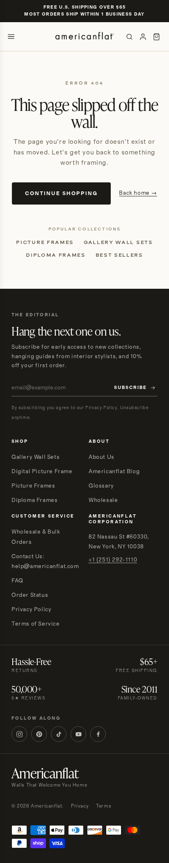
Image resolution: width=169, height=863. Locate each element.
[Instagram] (19, 734)
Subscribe (130, 387)
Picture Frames (45, 242)
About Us (101, 457)
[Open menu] (11, 36)
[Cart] (156, 37)
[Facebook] (98, 734)
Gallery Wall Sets (118, 242)
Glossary (101, 486)
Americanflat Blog (114, 471)
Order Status (29, 595)
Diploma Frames (56, 255)
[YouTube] (78, 734)
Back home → (138, 193)
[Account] (143, 37)
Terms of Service (35, 624)
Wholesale (103, 500)
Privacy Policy (31, 609)
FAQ (17, 581)
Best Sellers (119, 255)
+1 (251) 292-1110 (113, 560)
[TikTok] (58, 734)
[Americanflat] (84, 36)
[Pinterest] (39, 734)
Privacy (80, 806)
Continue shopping (61, 193)
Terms (103, 806)
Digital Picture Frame (42, 471)
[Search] (129, 37)
